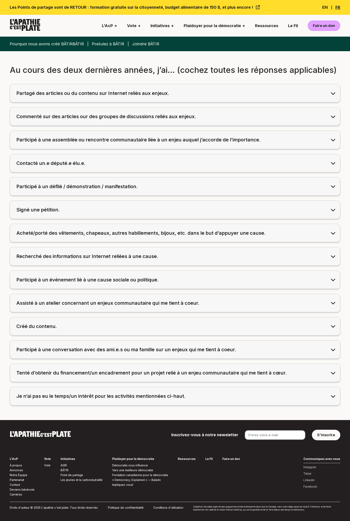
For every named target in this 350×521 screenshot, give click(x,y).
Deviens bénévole (22, 489)
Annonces (16, 470)
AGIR (64, 465)
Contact (15, 484)
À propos (16, 465)
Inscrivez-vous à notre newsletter (204, 434)
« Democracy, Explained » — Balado (136, 480)
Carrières (16, 494)
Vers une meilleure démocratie (132, 470)
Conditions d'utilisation (168, 507)
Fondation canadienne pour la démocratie (140, 475)
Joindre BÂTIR (145, 43)
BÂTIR (64, 470)
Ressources (266, 25)
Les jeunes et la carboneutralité (81, 480)
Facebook (310, 486)
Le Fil (293, 25)
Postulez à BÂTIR (108, 43)
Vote (47, 465)
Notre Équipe (18, 475)
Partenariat (17, 480)
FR (337, 7)
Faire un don (324, 25)
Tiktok (307, 473)
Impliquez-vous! (122, 484)
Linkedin (309, 480)
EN (325, 7)
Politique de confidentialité (126, 507)
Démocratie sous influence (130, 465)
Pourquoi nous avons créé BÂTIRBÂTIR (47, 43)
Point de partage (72, 475)
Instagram (309, 467)
